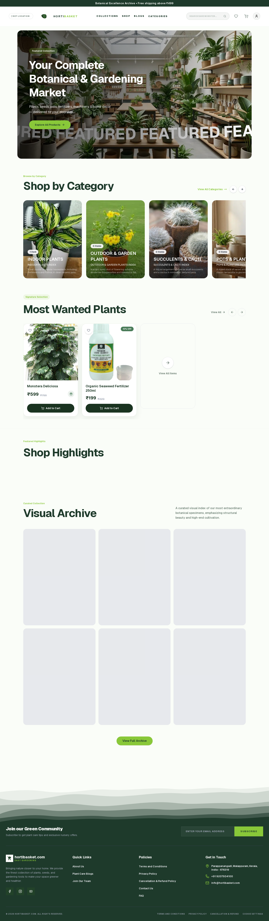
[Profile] (256, 16)
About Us (78, 866)
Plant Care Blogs (82, 873)
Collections (107, 16)
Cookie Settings (253, 914)
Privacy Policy (148, 873)
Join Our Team (81, 881)
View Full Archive (134, 741)
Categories (158, 16)
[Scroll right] (242, 312)
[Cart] (246, 16)
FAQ (141, 895)
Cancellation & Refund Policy (157, 881)
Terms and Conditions (153, 866)
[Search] (224, 16)
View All (216, 312)
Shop (126, 16)
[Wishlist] (236, 16)
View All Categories (210, 189)
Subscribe (248, 831)
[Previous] (233, 189)
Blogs (139, 16)
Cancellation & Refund (224, 914)
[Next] (242, 189)
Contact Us (146, 888)
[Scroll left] (232, 312)
